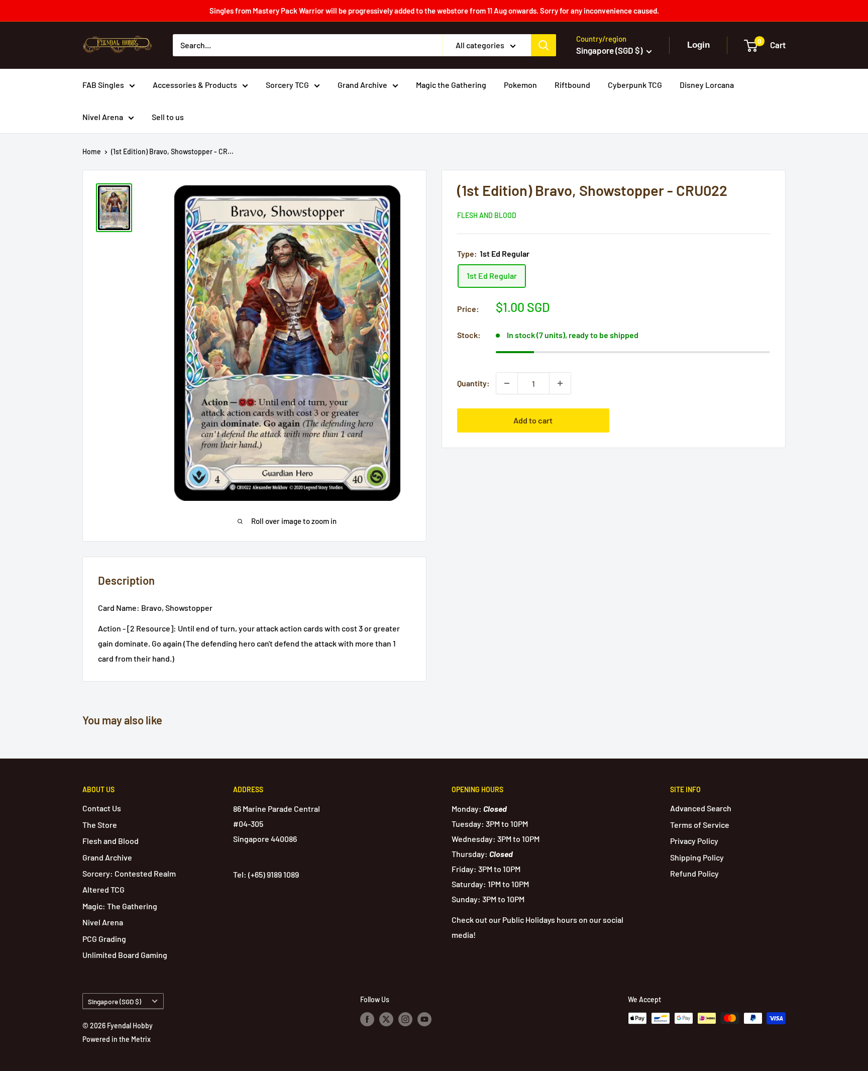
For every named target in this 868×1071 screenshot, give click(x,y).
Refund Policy (694, 873)
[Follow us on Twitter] (386, 1019)
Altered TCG (103, 889)
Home (91, 151)
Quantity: (473, 383)
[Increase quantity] (560, 383)
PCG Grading (104, 938)
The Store (99, 824)
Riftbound (572, 84)
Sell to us (168, 117)
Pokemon (520, 84)
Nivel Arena (102, 117)
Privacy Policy (694, 840)
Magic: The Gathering (119, 906)
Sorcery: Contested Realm (129, 873)
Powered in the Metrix (116, 1039)
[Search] (543, 45)
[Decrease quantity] (506, 383)
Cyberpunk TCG (635, 84)
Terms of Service (699, 824)
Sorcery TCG (287, 84)
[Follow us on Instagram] (405, 1019)
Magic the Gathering (451, 84)
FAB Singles (103, 84)
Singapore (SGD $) (114, 1001)
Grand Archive (362, 84)
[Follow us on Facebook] (367, 1019)
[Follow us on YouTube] (424, 1019)
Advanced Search (700, 808)
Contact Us (101, 808)
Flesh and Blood (486, 215)
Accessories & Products (195, 84)
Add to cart (533, 420)
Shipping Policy (697, 857)
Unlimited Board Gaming (124, 954)
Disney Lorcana (707, 84)
